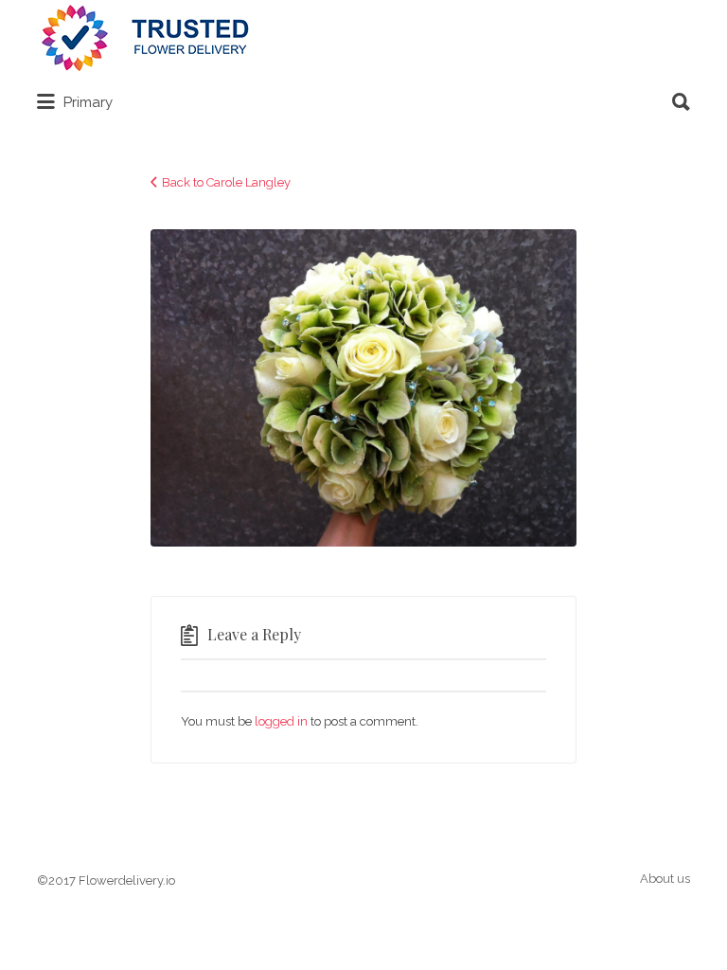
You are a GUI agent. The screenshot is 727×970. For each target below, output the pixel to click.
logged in (281, 721)
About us (665, 878)
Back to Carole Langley (226, 182)
